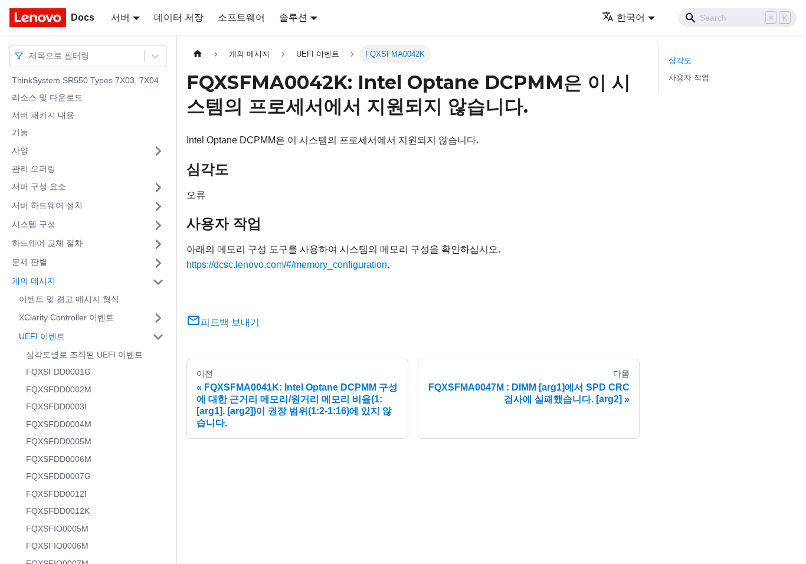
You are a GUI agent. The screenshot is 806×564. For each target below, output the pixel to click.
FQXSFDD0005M (58, 442)
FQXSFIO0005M (57, 528)
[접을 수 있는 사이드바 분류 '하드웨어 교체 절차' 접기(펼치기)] (158, 244)
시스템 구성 (33, 224)
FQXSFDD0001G (58, 372)
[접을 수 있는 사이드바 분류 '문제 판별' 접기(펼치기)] (158, 263)
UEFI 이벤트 (42, 336)
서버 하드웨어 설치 (47, 206)
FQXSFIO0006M (57, 546)
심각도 (680, 60)
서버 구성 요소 (39, 187)
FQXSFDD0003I (56, 407)
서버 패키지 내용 (43, 115)
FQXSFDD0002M (58, 389)
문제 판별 (29, 262)
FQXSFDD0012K (58, 511)
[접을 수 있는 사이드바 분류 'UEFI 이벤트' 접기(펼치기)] (158, 336)
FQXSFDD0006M (58, 459)
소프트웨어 (241, 17)
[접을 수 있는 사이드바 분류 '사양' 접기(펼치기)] (158, 151)
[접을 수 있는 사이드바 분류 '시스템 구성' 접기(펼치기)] (158, 225)
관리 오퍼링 (33, 168)
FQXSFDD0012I (56, 494)
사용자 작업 (689, 77)
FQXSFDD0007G (58, 476)
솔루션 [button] (293, 17)
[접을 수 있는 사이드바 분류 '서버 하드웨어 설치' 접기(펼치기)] (158, 206)
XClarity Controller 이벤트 (66, 317)
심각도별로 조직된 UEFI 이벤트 (84, 354)
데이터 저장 (179, 17)
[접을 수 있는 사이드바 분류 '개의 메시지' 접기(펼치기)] (158, 282)
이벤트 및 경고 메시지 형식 (69, 299)
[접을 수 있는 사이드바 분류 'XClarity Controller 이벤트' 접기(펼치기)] (158, 318)
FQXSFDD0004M (58, 424)
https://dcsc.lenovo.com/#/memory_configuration (286, 265)
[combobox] (30, 56)
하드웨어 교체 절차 (47, 243)
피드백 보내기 (230, 322)
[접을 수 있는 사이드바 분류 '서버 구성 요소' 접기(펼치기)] (158, 187)
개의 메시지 (33, 281)
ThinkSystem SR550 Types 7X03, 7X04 (85, 80)
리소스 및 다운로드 (47, 98)
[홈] (197, 54)
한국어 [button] (631, 17)
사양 (20, 150)
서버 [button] (120, 17)
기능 (20, 132)
